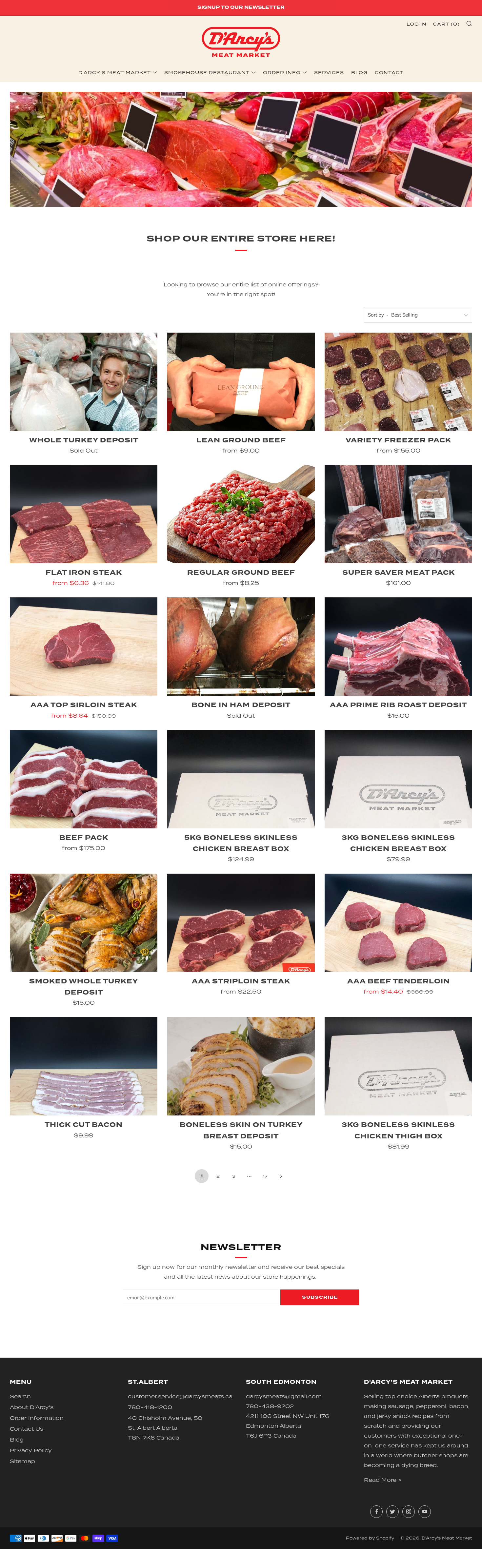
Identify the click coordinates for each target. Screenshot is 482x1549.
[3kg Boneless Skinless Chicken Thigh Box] (398, 1066)
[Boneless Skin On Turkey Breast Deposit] (241, 1066)
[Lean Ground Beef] (241, 382)
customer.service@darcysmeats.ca (180, 1396)
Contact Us (26, 1428)
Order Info (282, 72)
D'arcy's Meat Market (114, 72)
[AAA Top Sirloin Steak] (83, 646)
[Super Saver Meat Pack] (398, 514)
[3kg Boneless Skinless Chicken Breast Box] (398, 779)
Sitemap (22, 1461)
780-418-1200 (150, 1407)
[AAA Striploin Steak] (241, 923)
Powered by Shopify (370, 1538)
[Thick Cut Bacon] (83, 1066)
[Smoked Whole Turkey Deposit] (83, 923)
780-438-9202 (270, 1406)
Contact (389, 72)
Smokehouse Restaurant (207, 72)
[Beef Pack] (83, 779)
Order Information (37, 1418)
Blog (359, 72)
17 (265, 1176)
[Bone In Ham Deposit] (241, 646)
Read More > (383, 1480)
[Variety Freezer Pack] (398, 382)
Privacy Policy (31, 1450)
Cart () (446, 24)
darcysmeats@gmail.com (284, 1396)
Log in (417, 24)
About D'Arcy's (31, 1407)
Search (20, 1396)
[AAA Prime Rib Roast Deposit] (398, 646)
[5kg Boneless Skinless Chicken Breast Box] (241, 779)
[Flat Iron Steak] (83, 514)
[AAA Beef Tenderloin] (398, 923)
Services (329, 72)
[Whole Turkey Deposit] (83, 382)
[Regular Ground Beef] (241, 514)
